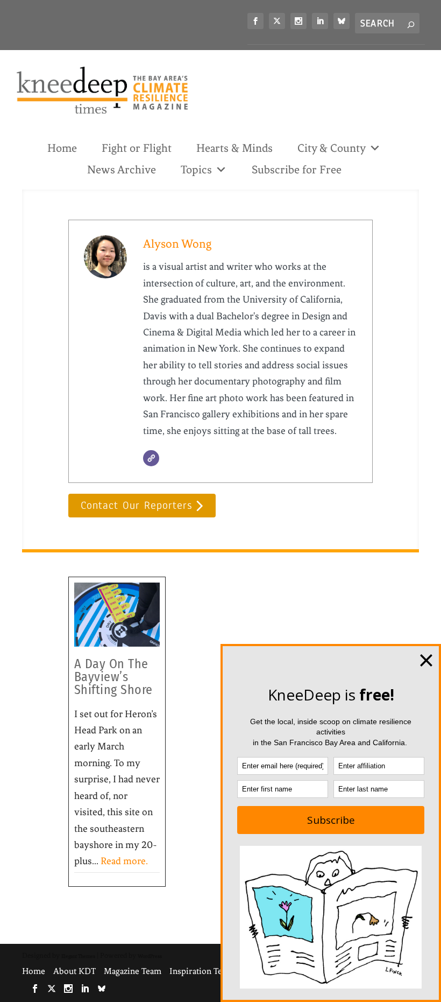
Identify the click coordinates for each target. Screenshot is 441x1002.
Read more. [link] (124, 861)
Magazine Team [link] (132, 971)
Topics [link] (196, 169)
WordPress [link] (150, 956)
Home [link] (62, 148)
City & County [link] (331, 148)
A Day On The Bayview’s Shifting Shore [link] (113, 676)
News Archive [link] (121, 169)
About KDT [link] (74, 971)
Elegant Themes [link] (78, 956)
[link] (255, 21)
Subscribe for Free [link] (297, 169)
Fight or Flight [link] (137, 148)
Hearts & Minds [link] (234, 148)
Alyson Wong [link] (177, 243)
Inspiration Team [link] (201, 971)
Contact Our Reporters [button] (136, 505)
